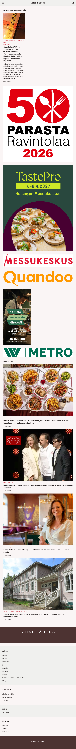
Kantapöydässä (7, 697)
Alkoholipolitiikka (9, 40)
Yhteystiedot (6, 681)
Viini (25, 547)
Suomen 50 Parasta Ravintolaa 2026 (13, 678)
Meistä (4, 674)
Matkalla (19, 611)
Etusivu (4, 655)
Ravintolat (26, 418)
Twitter (4, 729)
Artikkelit (20, 40)
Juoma (4, 665)
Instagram (5, 732)
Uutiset (10, 482)
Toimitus (5, 700)
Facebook (5, 725)
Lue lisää (8, 81)
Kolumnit (19, 418)
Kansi (5, 42)
